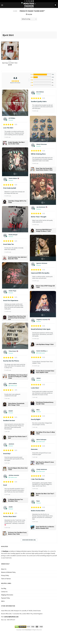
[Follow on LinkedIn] (33, 1)
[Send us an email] (29, 1)
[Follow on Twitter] (28, 1)
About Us (3, 569)
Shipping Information (7, 595)
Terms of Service (6, 578)
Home (15, 11)
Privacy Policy (5, 575)
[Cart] (55, 5)
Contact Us (4, 591)
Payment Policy (5, 598)
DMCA (3, 601)
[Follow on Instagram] (26, 1)
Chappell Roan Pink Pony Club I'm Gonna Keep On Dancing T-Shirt (17, 318)
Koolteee (5, 551)
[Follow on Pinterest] (31, 1)
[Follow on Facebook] (24, 1)
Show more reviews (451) (29, 540)
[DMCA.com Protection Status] (20, 626)
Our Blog (3, 588)
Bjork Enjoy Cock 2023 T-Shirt (9, 63)
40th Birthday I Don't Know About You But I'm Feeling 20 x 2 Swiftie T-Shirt (17, 376)
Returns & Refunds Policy (8, 572)
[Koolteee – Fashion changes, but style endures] (29, 5)
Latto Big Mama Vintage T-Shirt (45, 344)
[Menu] (2, 5)
